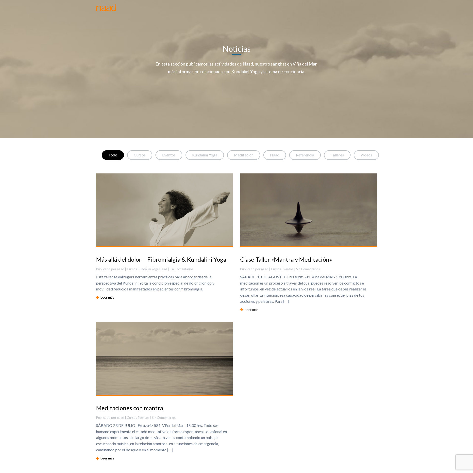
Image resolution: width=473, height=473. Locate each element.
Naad (274, 154)
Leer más (106, 297)
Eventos (169, 154)
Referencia (305, 154)
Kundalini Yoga (204, 154)
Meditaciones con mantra (129, 407)
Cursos (140, 154)
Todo (112, 154)
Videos (366, 154)
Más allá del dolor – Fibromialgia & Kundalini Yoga (161, 259)
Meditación (243, 154)
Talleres (337, 154)
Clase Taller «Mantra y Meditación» (286, 259)
